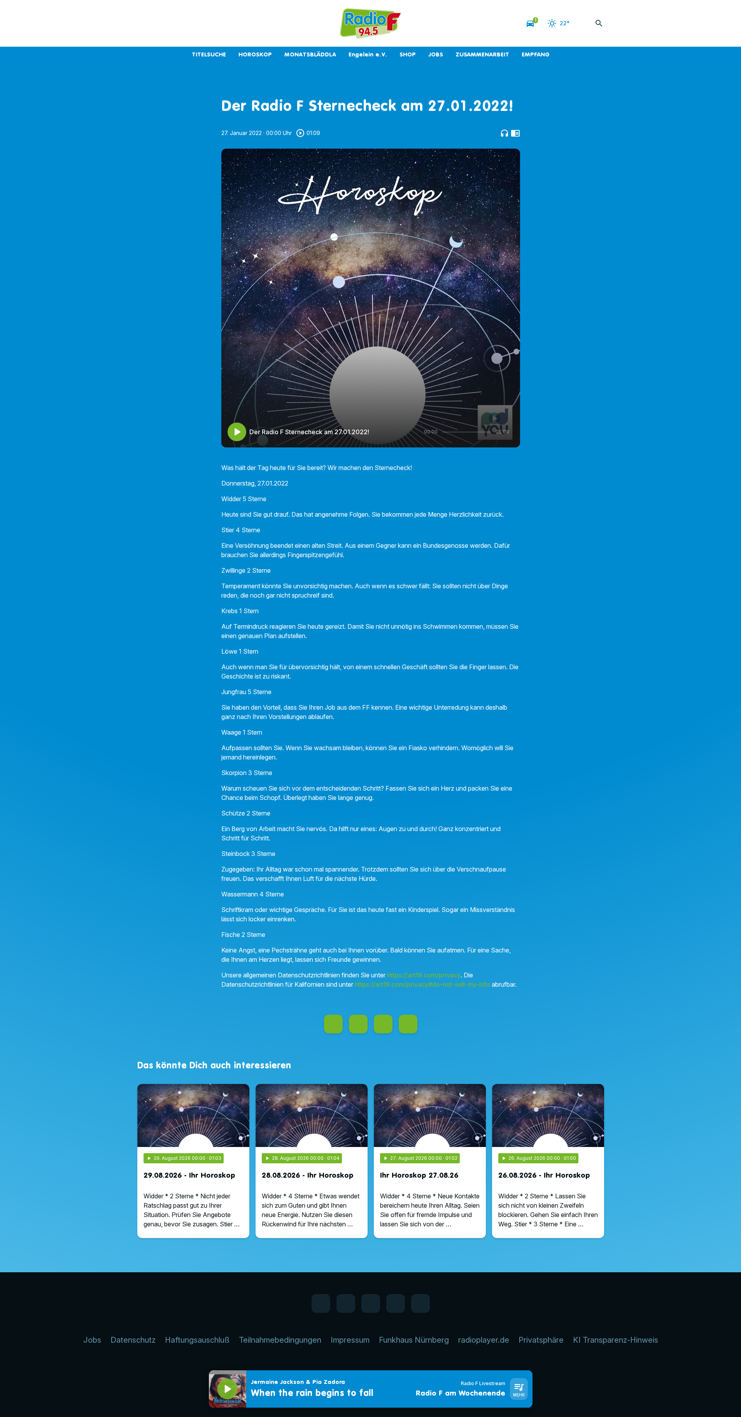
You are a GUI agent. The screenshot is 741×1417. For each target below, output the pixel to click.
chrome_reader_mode (515, 133)
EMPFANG (536, 54)
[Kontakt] (207, 23)
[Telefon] (192, 23)
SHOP (407, 54)
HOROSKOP (255, 54)
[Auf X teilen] (358, 1024)
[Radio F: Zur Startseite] (371, 23)
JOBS (435, 54)
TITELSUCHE (209, 54)
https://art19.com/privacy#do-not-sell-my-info (422, 984)
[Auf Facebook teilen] (333, 1024)
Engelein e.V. (368, 54)
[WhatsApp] (160, 23)
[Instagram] (176, 23)
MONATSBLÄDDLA (310, 54)
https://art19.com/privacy (424, 975)
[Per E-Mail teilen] (408, 1024)
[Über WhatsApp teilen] (383, 1024)
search (599, 23)
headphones (504, 133)
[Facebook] (145, 23)
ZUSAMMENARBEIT (482, 54)
